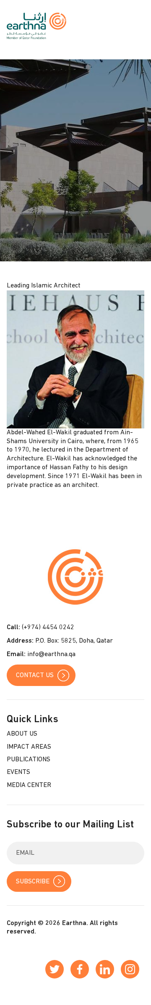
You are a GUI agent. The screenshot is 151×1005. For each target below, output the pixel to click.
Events (18, 772)
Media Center (29, 785)
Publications (28, 759)
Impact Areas (29, 747)
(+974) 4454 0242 (48, 627)
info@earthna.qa (51, 654)
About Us (22, 734)
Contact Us (35, 675)
